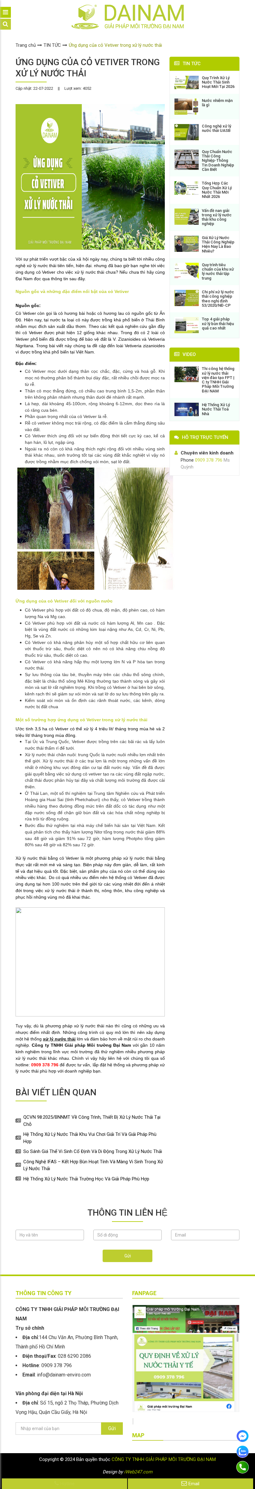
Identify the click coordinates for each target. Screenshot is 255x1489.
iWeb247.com (138, 1472)
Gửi (127, 1255)
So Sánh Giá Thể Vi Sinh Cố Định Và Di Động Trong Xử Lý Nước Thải (92, 1151)
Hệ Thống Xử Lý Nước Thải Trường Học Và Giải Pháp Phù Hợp (86, 1179)
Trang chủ (26, 45)
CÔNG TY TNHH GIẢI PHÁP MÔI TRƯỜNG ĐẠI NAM (164, 1459)
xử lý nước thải (59, 1038)
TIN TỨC (52, 45)
